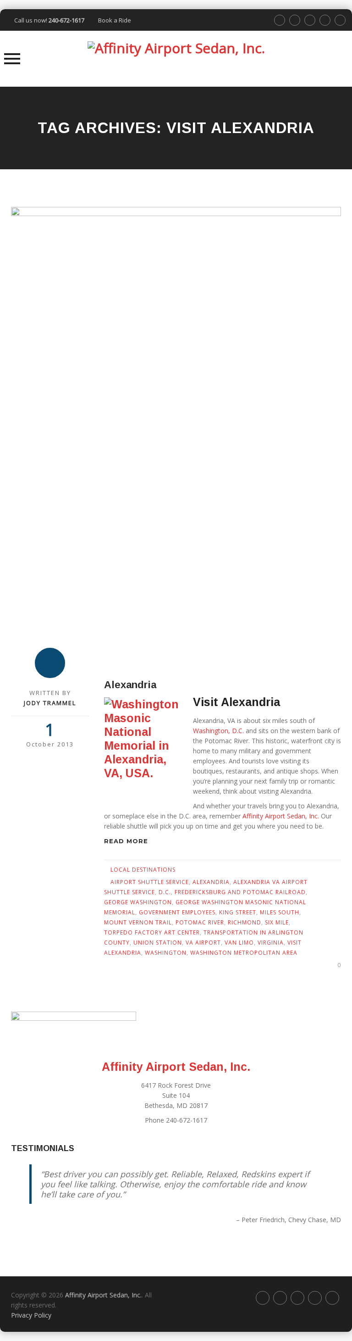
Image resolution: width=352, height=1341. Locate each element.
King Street (237, 912)
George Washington (138, 902)
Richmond (244, 922)
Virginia (271, 942)
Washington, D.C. (218, 730)
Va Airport (203, 942)
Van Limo (239, 942)
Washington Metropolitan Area (243, 953)
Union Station (157, 942)
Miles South (279, 912)
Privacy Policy (31, 1315)
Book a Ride (114, 20)
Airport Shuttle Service (149, 882)
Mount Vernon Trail (138, 922)
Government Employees (177, 912)
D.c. (165, 892)
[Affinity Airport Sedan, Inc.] (176, 59)
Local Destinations (143, 870)
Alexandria (130, 684)
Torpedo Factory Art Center (152, 932)
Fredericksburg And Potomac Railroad (240, 892)
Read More (127, 841)
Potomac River (200, 922)
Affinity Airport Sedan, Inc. (280, 816)
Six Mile (277, 922)
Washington (166, 953)
